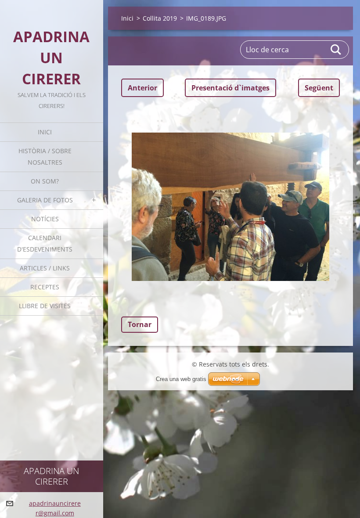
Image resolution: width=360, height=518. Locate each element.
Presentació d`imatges (230, 88)
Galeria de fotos (45, 200)
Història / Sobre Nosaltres (45, 156)
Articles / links (45, 268)
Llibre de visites (45, 306)
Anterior (142, 88)
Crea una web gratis (181, 379)
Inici (45, 132)
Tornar (139, 324)
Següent (319, 88)
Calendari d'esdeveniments (44, 243)
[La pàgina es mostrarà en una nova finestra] (230, 207)
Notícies (45, 219)
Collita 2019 (160, 18)
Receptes (44, 287)
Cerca (336, 49)
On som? (45, 181)
